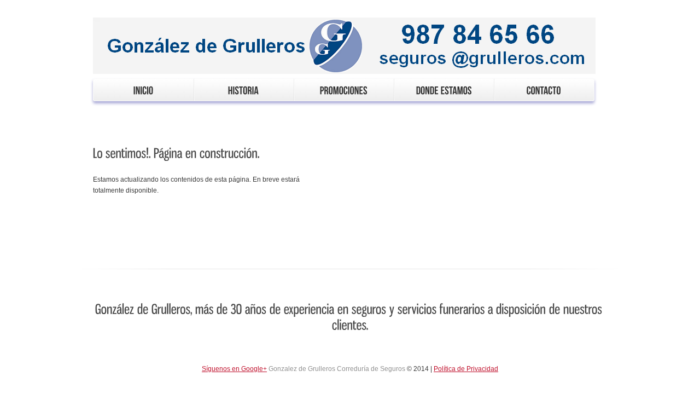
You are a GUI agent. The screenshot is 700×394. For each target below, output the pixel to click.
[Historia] (244, 90)
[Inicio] (144, 90)
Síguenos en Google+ (234, 369)
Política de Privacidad (466, 369)
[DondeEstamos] (444, 90)
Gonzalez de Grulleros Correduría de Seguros (337, 369)
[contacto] (544, 90)
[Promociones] (344, 90)
